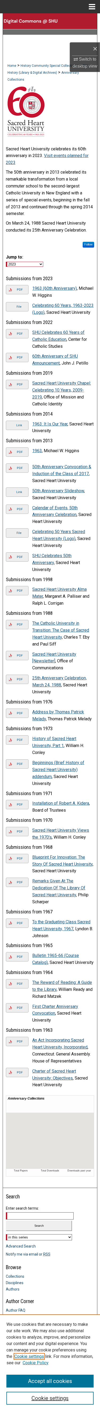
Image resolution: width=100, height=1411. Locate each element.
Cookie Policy (36, 1362)
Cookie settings (29, 1356)
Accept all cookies (50, 1381)
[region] (50, 1362)
